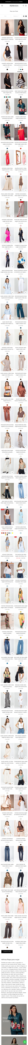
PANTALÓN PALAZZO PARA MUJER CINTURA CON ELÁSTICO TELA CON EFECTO (7, 788)
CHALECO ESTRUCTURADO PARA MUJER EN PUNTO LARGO (21, 38)
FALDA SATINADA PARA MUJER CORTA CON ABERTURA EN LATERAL (20, 348)
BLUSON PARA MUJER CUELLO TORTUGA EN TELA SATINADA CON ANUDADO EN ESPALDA (20, 400)
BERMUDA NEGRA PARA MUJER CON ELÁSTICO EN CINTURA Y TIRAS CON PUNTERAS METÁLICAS (21, 685)
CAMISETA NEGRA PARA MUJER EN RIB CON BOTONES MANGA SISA (7, 64)
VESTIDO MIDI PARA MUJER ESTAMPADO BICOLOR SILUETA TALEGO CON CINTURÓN (7, 117)
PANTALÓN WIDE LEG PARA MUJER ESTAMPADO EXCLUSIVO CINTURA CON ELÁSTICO (7, 143)
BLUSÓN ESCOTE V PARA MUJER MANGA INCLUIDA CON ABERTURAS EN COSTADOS (21, 169)
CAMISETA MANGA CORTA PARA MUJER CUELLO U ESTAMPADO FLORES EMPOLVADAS (21, 477)
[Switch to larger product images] (23, 16)
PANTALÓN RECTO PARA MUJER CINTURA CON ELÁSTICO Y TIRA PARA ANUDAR (20, 374)
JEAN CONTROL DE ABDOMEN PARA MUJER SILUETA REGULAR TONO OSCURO (20, 865)
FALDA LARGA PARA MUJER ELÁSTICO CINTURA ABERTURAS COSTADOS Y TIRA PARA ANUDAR (7, 916)
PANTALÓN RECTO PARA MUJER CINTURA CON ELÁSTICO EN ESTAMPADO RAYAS (7, 711)
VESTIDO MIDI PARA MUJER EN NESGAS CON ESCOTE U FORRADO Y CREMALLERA (20, 813)
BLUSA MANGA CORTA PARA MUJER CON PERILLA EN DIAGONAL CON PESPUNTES (7, 374)
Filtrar (5, 16)
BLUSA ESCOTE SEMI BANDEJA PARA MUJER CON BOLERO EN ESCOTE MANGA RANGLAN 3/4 (7, 322)
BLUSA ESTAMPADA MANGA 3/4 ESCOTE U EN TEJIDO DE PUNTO (20, 271)
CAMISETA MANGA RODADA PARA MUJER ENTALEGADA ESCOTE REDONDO (21, 839)
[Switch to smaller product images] (26, 16)
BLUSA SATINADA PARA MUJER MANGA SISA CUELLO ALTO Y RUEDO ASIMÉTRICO (7, 271)
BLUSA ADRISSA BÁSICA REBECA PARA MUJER (7, 527)
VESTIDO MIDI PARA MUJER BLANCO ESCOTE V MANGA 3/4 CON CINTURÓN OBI (20, 711)
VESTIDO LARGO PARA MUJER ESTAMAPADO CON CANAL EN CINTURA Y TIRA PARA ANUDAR (20, 528)
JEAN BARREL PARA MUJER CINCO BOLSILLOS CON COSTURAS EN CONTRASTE (7, 658)
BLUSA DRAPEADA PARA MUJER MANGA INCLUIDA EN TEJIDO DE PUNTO (21, 425)
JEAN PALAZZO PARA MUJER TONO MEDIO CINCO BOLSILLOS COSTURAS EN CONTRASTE (7, 865)
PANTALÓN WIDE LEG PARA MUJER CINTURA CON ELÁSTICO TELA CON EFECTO (7, 942)
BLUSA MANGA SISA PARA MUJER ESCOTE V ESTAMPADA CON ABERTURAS (7, 400)
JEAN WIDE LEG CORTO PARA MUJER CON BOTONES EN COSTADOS (7, 502)
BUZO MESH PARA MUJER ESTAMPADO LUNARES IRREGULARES (7, 451)
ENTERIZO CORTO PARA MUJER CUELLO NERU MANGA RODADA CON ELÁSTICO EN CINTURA (20, 942)
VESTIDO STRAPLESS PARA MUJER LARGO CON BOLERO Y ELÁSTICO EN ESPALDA (7, 606)
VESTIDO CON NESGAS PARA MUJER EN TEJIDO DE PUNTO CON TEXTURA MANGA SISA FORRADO (21, 194)
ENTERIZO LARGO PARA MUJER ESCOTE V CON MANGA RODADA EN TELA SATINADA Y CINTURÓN (7, 169)
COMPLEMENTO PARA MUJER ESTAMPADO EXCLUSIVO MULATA (20, 606)
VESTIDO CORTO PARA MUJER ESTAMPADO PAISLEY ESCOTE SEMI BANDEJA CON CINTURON (7, 555)
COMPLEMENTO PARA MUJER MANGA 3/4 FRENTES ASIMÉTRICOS (20, 762)
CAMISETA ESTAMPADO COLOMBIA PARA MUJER (20, 581)
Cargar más (7, 951)
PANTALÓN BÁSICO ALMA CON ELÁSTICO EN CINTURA (20, 64)
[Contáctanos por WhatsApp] (25, 1042)
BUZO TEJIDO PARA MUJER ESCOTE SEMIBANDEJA (7, 890)
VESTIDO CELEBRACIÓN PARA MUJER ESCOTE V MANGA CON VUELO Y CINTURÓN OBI (7, 246)
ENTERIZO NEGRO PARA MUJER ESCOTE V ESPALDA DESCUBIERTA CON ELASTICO (7, 38)
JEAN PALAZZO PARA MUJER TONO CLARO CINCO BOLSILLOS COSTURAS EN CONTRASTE (20, 502)
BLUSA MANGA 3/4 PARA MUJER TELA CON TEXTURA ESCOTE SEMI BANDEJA (7, 762)
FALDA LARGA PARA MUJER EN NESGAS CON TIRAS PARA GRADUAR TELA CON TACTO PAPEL (7, 194)
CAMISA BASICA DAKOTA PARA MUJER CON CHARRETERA (7, 92)
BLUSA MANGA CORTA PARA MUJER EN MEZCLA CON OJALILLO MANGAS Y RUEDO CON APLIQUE (7, 736)
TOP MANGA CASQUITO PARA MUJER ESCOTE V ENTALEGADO (20, 736)
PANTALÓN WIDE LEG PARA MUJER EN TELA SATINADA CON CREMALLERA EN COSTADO (7, 425)
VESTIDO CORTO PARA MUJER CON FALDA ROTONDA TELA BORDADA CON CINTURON (7, 813)
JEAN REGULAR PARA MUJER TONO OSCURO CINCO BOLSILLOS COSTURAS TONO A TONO (20, 891)
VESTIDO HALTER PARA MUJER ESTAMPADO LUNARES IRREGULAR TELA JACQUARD (21, 451)
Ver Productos (6, 1021)
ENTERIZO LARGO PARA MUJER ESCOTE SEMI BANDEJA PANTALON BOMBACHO (7, 220)
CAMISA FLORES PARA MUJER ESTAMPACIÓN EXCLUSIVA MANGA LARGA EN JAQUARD (20, 117)
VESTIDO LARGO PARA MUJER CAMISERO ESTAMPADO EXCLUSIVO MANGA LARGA (7, 632)
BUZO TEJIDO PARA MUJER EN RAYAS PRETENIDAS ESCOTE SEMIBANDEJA (21, 92)
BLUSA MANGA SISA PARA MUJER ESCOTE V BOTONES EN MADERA (21, 916)
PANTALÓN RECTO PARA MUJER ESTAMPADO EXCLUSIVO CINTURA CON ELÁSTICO (21, 632)
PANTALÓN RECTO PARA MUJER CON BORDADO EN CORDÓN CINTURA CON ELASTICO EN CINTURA (7, 477)
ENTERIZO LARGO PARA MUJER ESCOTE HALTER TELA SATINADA (7, 348)
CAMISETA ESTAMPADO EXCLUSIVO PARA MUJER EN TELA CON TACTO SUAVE (7, 839)
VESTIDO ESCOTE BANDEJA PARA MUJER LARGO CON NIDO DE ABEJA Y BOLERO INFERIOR (20, 143)
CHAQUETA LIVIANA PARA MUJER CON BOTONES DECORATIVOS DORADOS (21, 246)
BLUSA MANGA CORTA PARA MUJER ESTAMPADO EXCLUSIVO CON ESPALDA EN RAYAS (7, 685)
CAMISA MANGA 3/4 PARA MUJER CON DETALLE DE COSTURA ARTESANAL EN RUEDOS (7, 581)
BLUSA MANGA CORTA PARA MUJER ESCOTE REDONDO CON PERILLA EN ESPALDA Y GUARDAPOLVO (7, 297)
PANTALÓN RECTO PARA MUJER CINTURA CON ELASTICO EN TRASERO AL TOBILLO (21, 322)
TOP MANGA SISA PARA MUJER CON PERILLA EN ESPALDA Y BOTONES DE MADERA (20, 555)
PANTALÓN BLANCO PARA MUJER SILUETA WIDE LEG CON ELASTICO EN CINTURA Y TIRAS (20, 297)
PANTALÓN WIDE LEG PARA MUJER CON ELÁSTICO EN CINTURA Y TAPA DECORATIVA (20, 220)
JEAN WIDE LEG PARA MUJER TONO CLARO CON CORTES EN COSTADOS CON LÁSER (20, 658)
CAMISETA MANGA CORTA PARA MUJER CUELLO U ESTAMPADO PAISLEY (21, 788)
